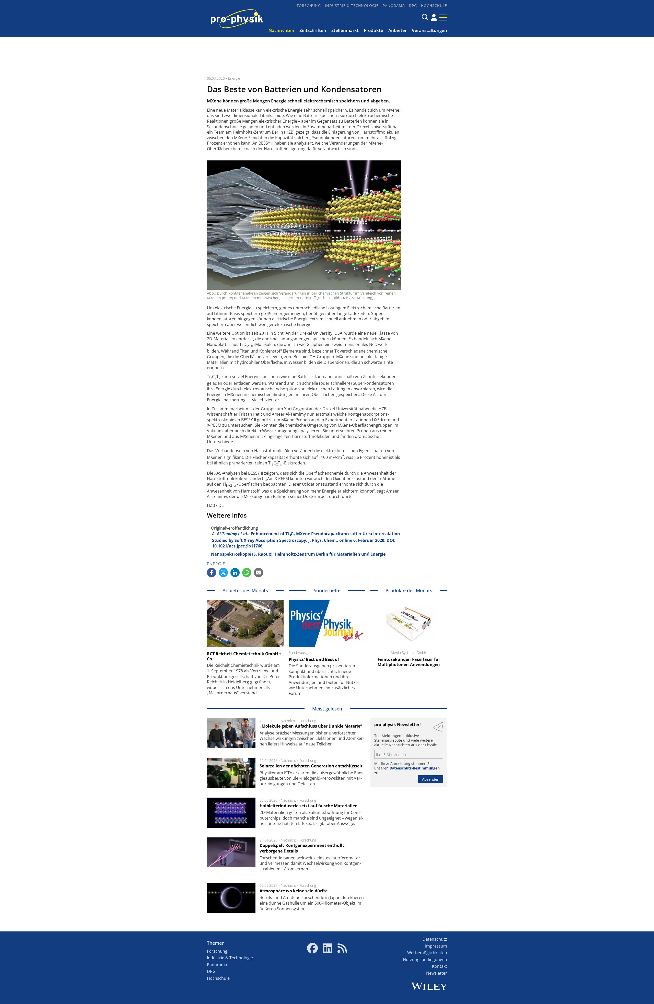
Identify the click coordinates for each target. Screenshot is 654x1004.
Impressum (436, 946)
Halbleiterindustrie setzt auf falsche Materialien (309, 806)
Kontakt (439, 966)
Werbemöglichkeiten (427, 952)
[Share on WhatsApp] (246, 572)
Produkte (373, 30)
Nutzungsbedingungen (425, 959)
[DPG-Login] (434, 17)
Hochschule (434, 5)
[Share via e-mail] (258, 572)
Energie (234, 78)
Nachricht (288, 720)
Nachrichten (281, 30)
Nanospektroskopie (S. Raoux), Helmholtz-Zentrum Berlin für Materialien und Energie (298, 554)
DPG (413, 5)
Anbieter (397, 30)
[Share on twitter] (223, 572)
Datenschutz (435, 939)
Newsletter (436, 973)
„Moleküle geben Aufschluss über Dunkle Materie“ (311, 726)
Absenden (430, 779)
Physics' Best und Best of (314, 659)
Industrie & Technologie (352, 5)
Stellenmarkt (345, 30)
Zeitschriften (312, 30)
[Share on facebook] (211, 572)
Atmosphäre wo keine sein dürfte (294, 891)
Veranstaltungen (429, 30)
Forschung (309, 5)
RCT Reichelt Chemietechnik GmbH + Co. (244, 656)
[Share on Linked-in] (235, 572)
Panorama (394, 5)
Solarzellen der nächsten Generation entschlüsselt (311, 766)
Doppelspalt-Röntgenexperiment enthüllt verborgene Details (302, 848)
